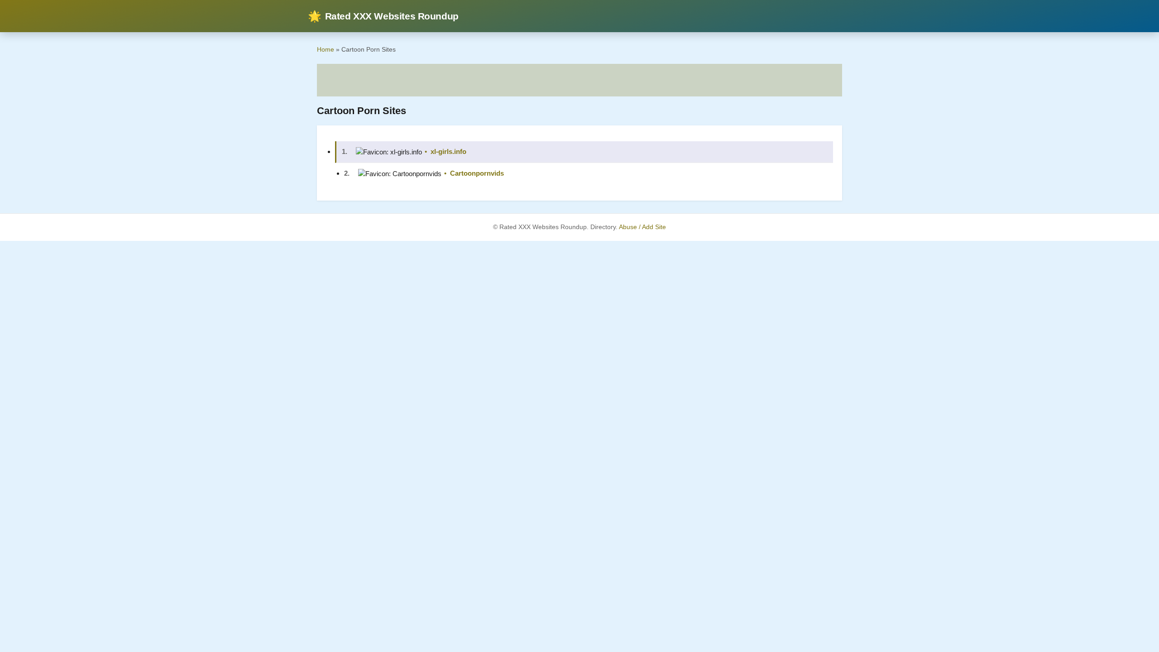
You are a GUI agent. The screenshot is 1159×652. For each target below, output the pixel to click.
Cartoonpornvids (477, 173)
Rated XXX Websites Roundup (383, 16)
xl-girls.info (448, 151)
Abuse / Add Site (642, 227)
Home (325, 49)
